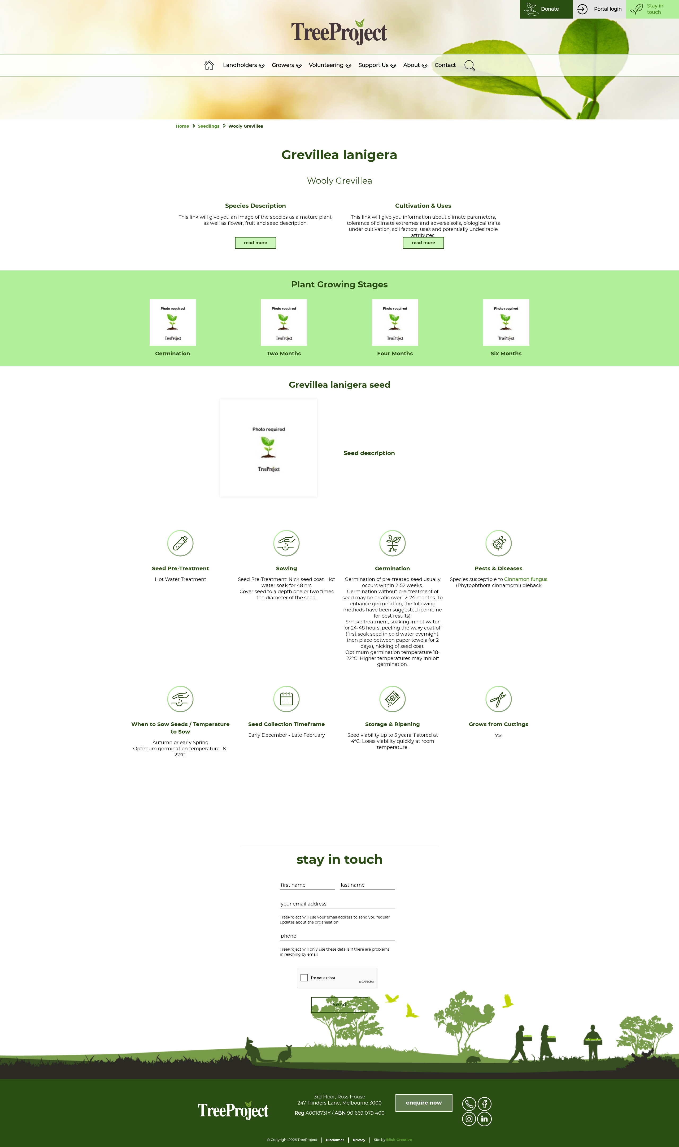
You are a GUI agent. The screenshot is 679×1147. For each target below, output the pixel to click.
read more (255, 243)
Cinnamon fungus (525, 579)
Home (182, 126)
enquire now (424, 1103)
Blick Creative (399, 1140)
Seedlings (209, 126)
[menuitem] (243, 65)
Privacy (359, 1140)
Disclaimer (335, 1140)
